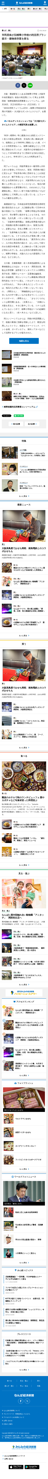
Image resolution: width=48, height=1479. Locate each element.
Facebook (20, 1401)
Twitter (27, 1401)
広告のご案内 (8, 1424)
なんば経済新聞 (24, 3)
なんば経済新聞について (12, 1410)
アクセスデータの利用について (14, 1417)
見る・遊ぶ (21, 9)
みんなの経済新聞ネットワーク (24, 1447)
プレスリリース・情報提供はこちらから (17, 1414)
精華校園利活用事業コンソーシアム (19, 407)
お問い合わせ (8, 1421)
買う (29, 9)
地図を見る (24, 341)
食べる (13, 9)
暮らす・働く (37, 9)
